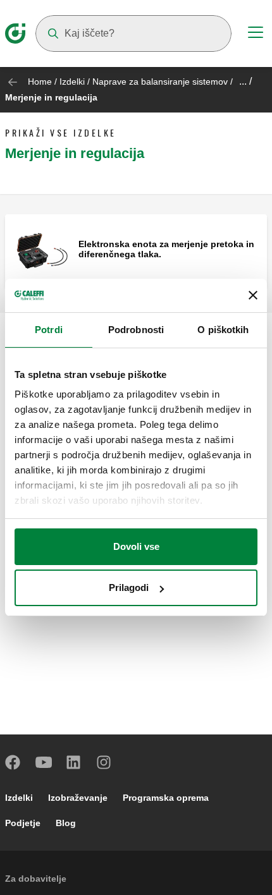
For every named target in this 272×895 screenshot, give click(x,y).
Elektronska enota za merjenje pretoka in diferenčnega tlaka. (166, 249)
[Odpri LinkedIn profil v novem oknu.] (74, 762)
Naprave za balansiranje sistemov (160, 81)
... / (245, 81)
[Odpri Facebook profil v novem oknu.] (13, 762)
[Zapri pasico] (253, 295)
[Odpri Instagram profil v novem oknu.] (104, 762)
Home (40, 81)
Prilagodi (129, 587)
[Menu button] (255, 34)
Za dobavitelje (35, 879)
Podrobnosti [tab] (136, 329)
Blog (66, 823)
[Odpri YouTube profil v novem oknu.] (43, 762)
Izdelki (72, 81)
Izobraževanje (78, 798)
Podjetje (22, 823)
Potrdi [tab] (49, 329)
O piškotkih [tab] (223, 329)
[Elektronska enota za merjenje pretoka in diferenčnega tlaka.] (41, 250)
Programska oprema (166, 798)
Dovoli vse (136, 546)
